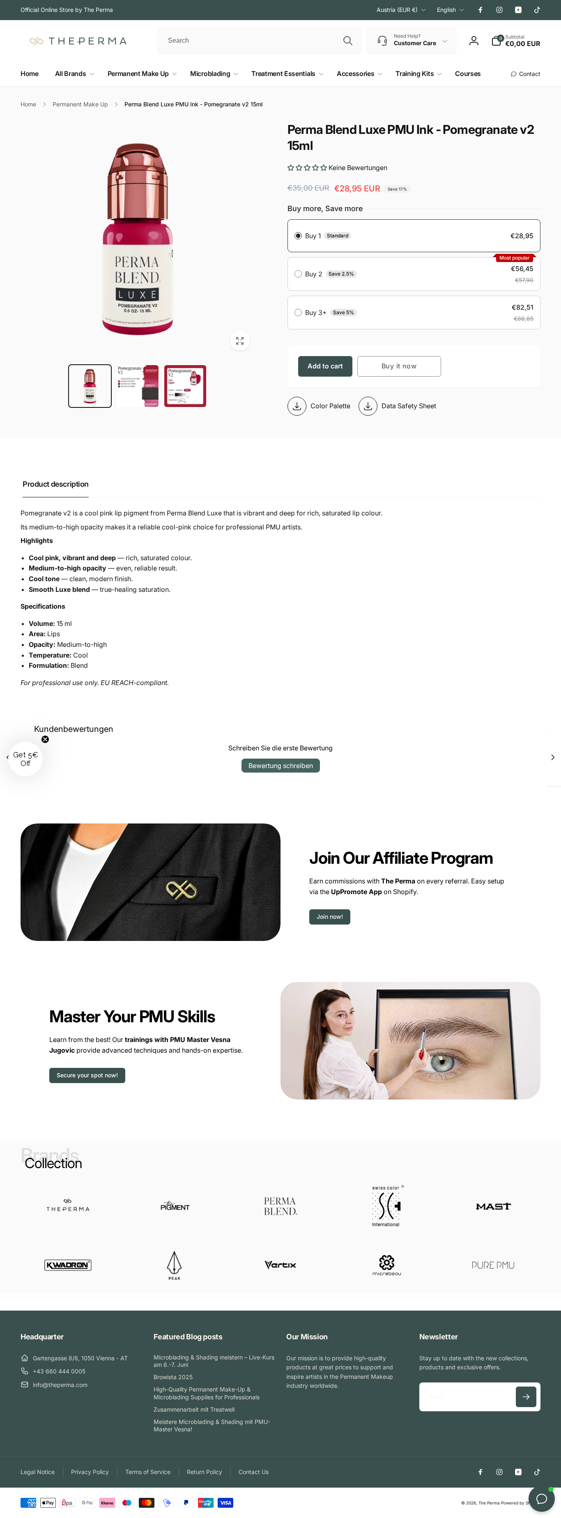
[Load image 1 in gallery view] (90, 386)
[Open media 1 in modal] (138, 239)
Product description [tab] (56, 484)
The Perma (489, 1502)
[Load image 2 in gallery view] (138, 386)
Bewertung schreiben (280, 765)
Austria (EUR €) (397, 9)
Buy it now (399, 366)
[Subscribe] (526, 1397)
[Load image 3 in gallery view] (185, 386)
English (446, 9)
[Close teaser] (45, 739)
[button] (73, 73)
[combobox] (259, 40)
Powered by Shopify (520, 1502)
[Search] (348, 40)
